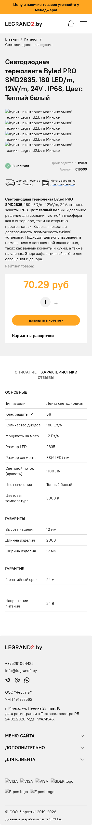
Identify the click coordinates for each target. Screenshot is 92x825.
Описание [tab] (26, 371)
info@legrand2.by (21, 670)
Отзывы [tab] (46, 377)
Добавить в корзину (46, 320)
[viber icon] (18, 679)
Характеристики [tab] (59, 371)
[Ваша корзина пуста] (71, 23)
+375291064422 (19, 663)
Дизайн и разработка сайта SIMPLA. (33, 819)
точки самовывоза (63, 184)
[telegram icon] (8, 679)
